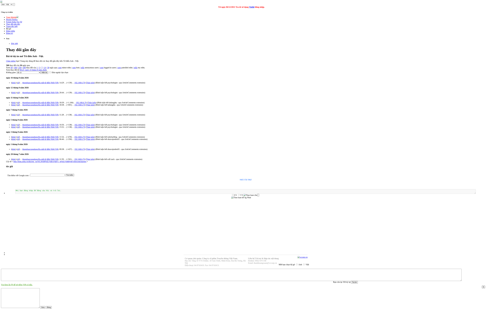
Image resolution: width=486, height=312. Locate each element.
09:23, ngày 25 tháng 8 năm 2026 (33, 70)
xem (60, 68)
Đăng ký (9, 33)
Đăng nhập (10, 31)
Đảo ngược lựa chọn (60, 72)
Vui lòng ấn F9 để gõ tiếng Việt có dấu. (17, 285)
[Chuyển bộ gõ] (1, 2)
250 (19, 68)
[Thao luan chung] (251, 195)
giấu (82, 68)
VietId (251, 7)
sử (18, 83)
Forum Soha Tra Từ (14, 22)
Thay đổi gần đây (13, 24)
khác (14, 83)
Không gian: (11, 72)
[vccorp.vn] (303, 257)
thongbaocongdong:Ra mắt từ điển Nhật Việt (40, 83)
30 (48, 68)
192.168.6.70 (79, 83)
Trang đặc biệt (11, 26)
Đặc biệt (14, 43)
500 (24, 68)
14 (45, 68)
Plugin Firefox (12, 20)
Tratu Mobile (11, 17)
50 (12, 68)
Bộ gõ (8, 29)
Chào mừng (11, 61)
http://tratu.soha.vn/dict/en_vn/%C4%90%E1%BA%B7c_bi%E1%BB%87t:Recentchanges (49, 161)
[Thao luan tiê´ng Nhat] (241, 197)
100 (15, 68)
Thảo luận (90, 83)
